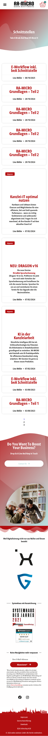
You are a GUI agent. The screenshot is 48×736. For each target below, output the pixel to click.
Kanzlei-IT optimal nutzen (24, 198)
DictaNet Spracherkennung (24, 273)
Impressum (24, 717)
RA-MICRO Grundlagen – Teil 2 (24, 89)
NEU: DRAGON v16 (24, 265)
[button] (4, 4)
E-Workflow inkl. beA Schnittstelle (24, 68)
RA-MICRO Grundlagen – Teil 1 (24, 401)
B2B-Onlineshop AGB (24, 728)
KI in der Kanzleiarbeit (24, 335)
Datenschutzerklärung (16, 685)
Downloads (24, 724)
